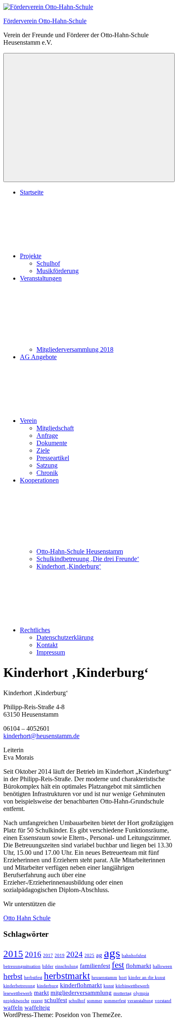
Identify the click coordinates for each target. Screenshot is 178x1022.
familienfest (95, 965)
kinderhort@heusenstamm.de (41, 735)
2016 (33, 954)
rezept (37, 1000)
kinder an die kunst (146, 977)
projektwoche (16, 1000)
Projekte (30, 255)
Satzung (47, 465)
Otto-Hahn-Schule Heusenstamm (79, 551)
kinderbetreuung (19, 986)
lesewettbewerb (17, 993)
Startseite (31, 192)
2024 (74, 954)
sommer (94, 1000)
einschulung (66, 966)
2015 (13, 953)
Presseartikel (52, 457)
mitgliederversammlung (81, 992)
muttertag (122, 993)
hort (123, 977)
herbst (12, 976)
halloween (162, 966)
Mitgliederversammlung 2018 (74, 349)
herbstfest (33, 977)
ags (112, 953)
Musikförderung (57, 270)
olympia (141, 993)
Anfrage (47, 435)
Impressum (50, 652)
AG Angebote (38, 356)
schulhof (77, 1000)
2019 (60, 955)
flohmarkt (138, 965)
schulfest (55, 999)
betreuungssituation (22, 966)
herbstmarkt (67, 975)
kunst (108, 986)
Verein (28, 420)
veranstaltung (140, 1000)
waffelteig (37, 1007)
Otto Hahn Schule (27, 917)
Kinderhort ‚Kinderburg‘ (68, 566)
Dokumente (51, 442)
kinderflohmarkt (81, 984)
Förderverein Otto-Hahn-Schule (45, 20)
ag (99, 954)
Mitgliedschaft (55, 428)
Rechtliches (35, 629)
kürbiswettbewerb (132, 986)
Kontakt (47, 644)
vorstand (163, 1000)
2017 (48, 955)
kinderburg (47, 986)
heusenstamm (104, 977)
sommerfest (115, 1000)
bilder (47, 966)
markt (41, 992)
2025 (89, 955)
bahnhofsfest (134, 955)
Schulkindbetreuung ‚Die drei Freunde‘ (87, 558)
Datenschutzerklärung (65, 637)
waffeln (13, 1007)
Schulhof (48, 263)
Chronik (47, 472)
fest (118, 965)
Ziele (43, 450)
